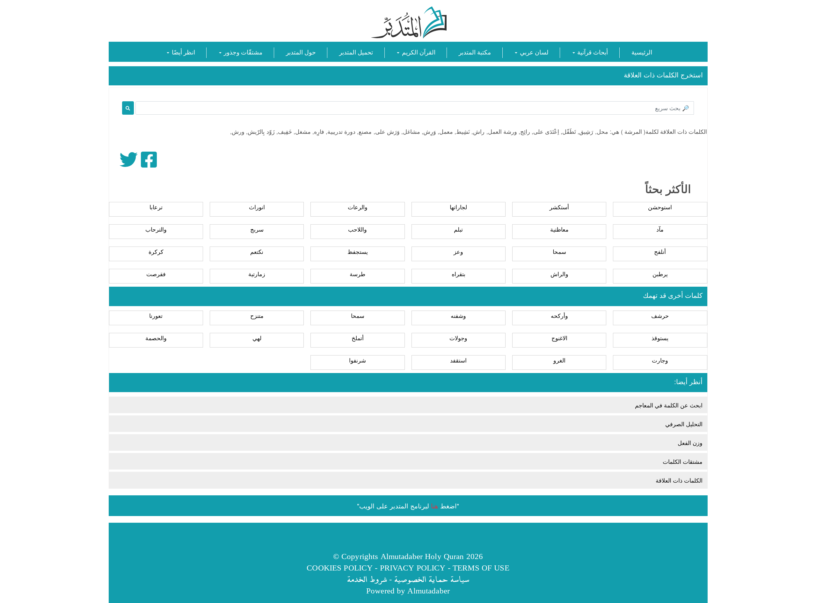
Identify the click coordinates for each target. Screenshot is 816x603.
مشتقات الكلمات (683, 461)
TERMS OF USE (481, 567)
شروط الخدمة (367, 579)
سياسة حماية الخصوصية (431, 579)
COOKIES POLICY (340, 567)
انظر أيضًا (182, 51)
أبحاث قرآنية (592, 51)
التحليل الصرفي (684, 424)
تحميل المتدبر (356, 51)
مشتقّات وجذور (242, 51)
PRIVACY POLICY (413, 567)
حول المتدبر (301, 51)
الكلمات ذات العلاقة (679, 480)
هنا (434, 505)
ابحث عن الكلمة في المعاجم (669, 405)
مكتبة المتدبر (475, 51)
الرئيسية (641, 51)
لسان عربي (533, 51)
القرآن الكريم (417, 51)
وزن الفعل (690, 442)
